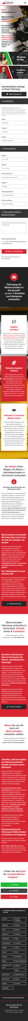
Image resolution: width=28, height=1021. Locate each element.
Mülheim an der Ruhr (7, 966)
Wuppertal (6, 988)
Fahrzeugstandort (7, 192)
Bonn (4, 929)
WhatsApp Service (8, 336)
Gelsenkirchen (7, 943)
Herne (4, 952)
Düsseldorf (6, 938)
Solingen (17, 983)
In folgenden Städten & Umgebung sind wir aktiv (14, 911)
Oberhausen (6, 974)
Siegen (5, 983)
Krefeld (5, 956)
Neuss (17, 970)
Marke (4, 156)
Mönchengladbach (20, 961)
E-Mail (4, 137)
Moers (4, 961)
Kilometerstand (7, 174)
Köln (16, 952)
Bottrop (17, 929)
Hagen (5, 947)
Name (4, 119)
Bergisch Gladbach (18, 919)
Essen (17, 938)
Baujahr (4, 183)
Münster (17, 965)
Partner (16, 1010)
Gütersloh (18, 943)
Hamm (17, 947)
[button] (25, 2)
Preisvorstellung (7, 200)
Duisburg (17, 934)
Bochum (17, 925)
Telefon (4, 128)
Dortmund (5, 934)
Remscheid (6, 979)
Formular (16, 333)
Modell (4, 165)
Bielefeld (5, 925)
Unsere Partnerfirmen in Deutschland (13, 997)
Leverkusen (18, 956)
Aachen (5, 919)
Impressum (21, 1010)
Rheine (17, 979)
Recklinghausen (19, 974)
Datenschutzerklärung (9, 239)
